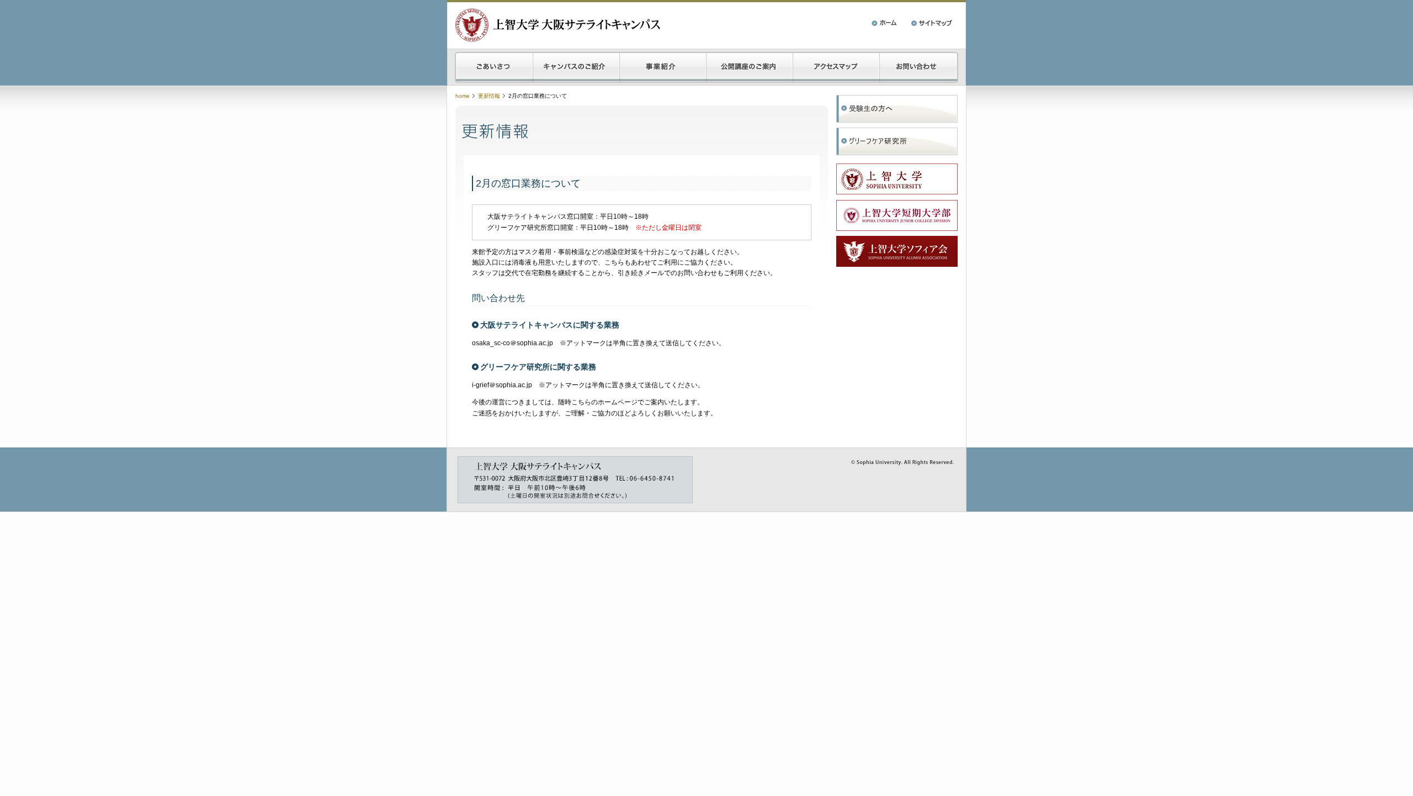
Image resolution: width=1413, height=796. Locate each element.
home (462, 96)
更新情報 (489, 96)
